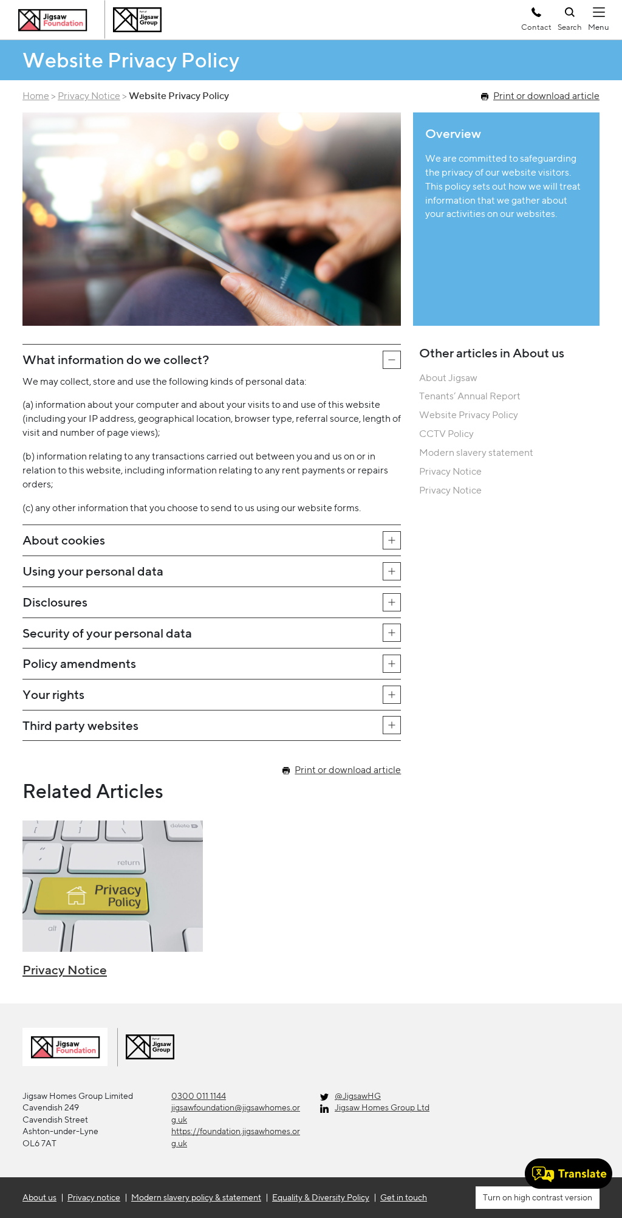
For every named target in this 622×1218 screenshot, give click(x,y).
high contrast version (552, 1197)
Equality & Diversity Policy (320, 1197)
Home (35, 96)
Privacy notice (93, 1197)
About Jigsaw (448, 378)
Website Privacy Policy (468, 415)
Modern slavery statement (476, 452)
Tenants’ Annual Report (470, 396)
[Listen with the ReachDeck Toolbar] (568, 1173)
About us (39, 1197)
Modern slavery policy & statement (196, 1197)
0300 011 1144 (198, 1096)
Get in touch (403, 1197)
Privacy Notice (89, 96)
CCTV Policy (446, 433)
